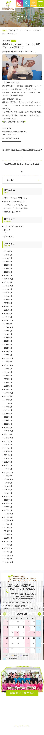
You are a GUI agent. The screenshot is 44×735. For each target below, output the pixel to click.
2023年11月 (8, 362)
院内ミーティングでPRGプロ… (15, 198)
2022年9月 (8, 400)
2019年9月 (8, 524)
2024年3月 (8, 348)
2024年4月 (8, 344)
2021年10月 (8, 438)
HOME (4, 30)
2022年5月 (8, 414)
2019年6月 (8, 534)
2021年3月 (8, 462)
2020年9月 (8, 483)
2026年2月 (8, 272)
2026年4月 (8, 265)
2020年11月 (8, 476)
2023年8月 (8, 369)
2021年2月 (8, 465)
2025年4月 (8, 306)
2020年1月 (8, 510)
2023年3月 (8, 382)
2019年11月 (8, 517)
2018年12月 (8, 555)
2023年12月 (8, 358)
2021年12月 (8, 431)
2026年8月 (8, 251)
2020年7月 (8, 490)
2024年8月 (8, 331)
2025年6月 (8, 299)
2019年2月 (8, 548)
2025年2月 (8, 313)
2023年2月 (8, 386)
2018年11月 (8, 559)
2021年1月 (8, 469)
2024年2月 (8, 351)
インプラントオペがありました (15, 205)
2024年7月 (8, 334)
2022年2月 (8, 424)
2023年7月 (8, 372)
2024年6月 (8, 338)
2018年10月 (8, 562)
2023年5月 (8, 375)
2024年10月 (8, 327)
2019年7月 (8, 531)
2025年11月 (8, 282)
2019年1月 (8, 552)
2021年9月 (8, 441)
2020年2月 (8, 507)
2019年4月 (8, 541)
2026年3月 (8, 268)
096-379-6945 (21, 589)
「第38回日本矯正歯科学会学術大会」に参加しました (22, 167)
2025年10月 (8, 286)
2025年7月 (8, 296)
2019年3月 (8, 545)
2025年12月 (8, 279)
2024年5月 (8, 341)
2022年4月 (8, 417)
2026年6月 (8, 258)
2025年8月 (8, 293)
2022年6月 (8, 410)
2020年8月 (8, 486)
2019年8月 (8, 527)
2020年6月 (8, 493)
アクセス (26, 5)
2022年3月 (8, 420)
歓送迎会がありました (12, 212)
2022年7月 (8, 407)
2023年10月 (8, 365)
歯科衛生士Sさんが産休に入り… (16, 201)
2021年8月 (8, 445)
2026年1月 (8, 275)
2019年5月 (8, 538)
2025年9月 (8, 289)
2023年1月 (8, 389)
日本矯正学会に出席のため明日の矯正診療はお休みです (22, 153)
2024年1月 (8, 355)
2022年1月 (8, 427)
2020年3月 (8, 503)
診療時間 (33, 5)
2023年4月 (8, 379)
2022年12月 (8, 393)
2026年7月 (8, 255)
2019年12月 (8, 514)
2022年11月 (8, 396)
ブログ (6, 233)
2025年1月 (8, 317)
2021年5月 (8, 455)
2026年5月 (8, 262)
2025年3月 (8, 310)
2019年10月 (8, 521)
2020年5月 (8, 496)
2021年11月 (8, 434)
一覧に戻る (9, 180)
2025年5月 (8, 303)
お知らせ (7, 230)
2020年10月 (8, 479)
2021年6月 (8, 451)
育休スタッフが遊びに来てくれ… (16, 208)
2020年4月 (8, 500)
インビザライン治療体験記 (14, 226)
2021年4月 (8, 458)
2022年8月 (8, 403)
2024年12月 (8, 320)
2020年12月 (8, 472)
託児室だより (9, 237)
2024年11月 (8, 324)
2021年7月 (8, 448)
